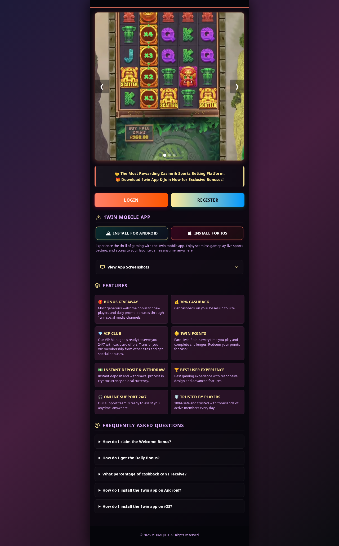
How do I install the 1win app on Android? (141, 490)
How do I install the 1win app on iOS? (137, 506)
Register (207, 200)
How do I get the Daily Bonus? (130, 457)
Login (131, 200)
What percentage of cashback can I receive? (144, 473)
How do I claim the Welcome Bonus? (136, 441)
